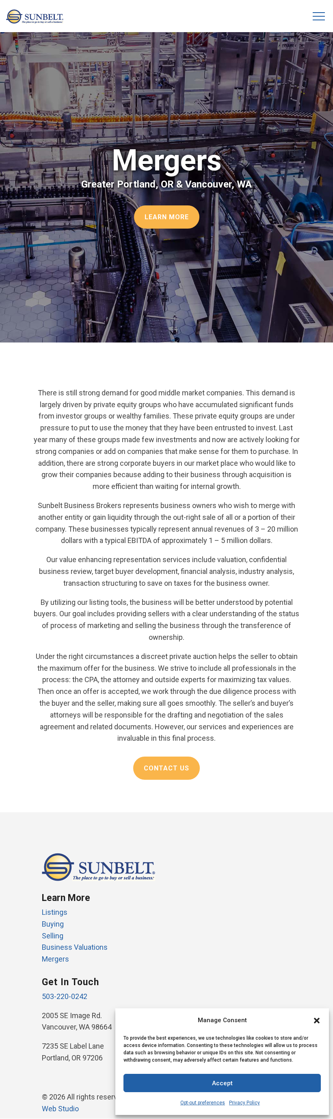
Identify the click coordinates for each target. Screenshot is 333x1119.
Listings (54, 912)
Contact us (166, 768)
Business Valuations (75, 947)
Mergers (55, 959)
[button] (317, 1020)
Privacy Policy (244, 1103)
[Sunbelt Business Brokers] (34, 21)
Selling (52, 935)
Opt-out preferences (202, 1103)
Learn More (167, 217)
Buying (53, 924)
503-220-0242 (64, 996)
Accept (222, 1083)
